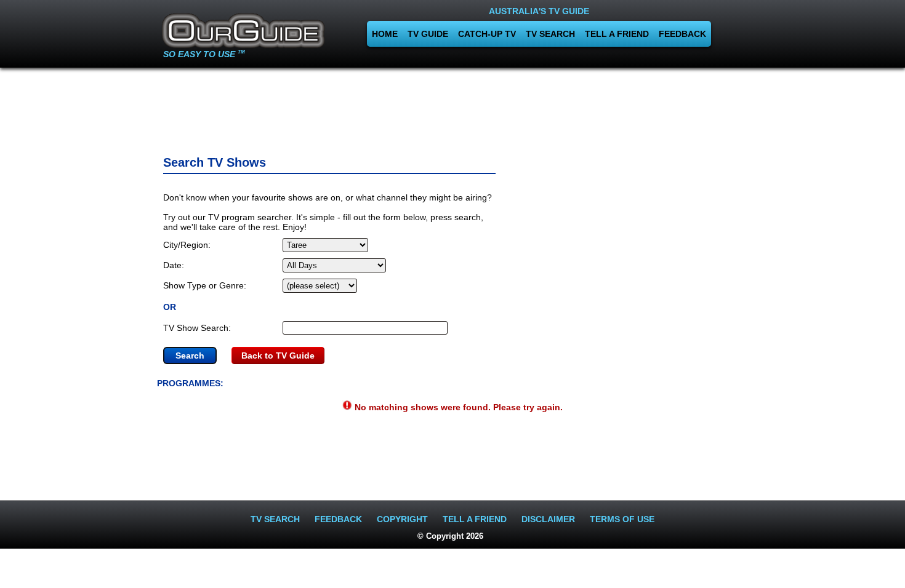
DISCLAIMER (548, 519)
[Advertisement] (452, 107)
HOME (385, 34)
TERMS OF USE (622, 519)
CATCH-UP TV (487, 34)
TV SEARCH (550, 34)
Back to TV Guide (278, 355)
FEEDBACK (682, 34)
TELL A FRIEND (617, 34)
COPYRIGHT (402, 519)
